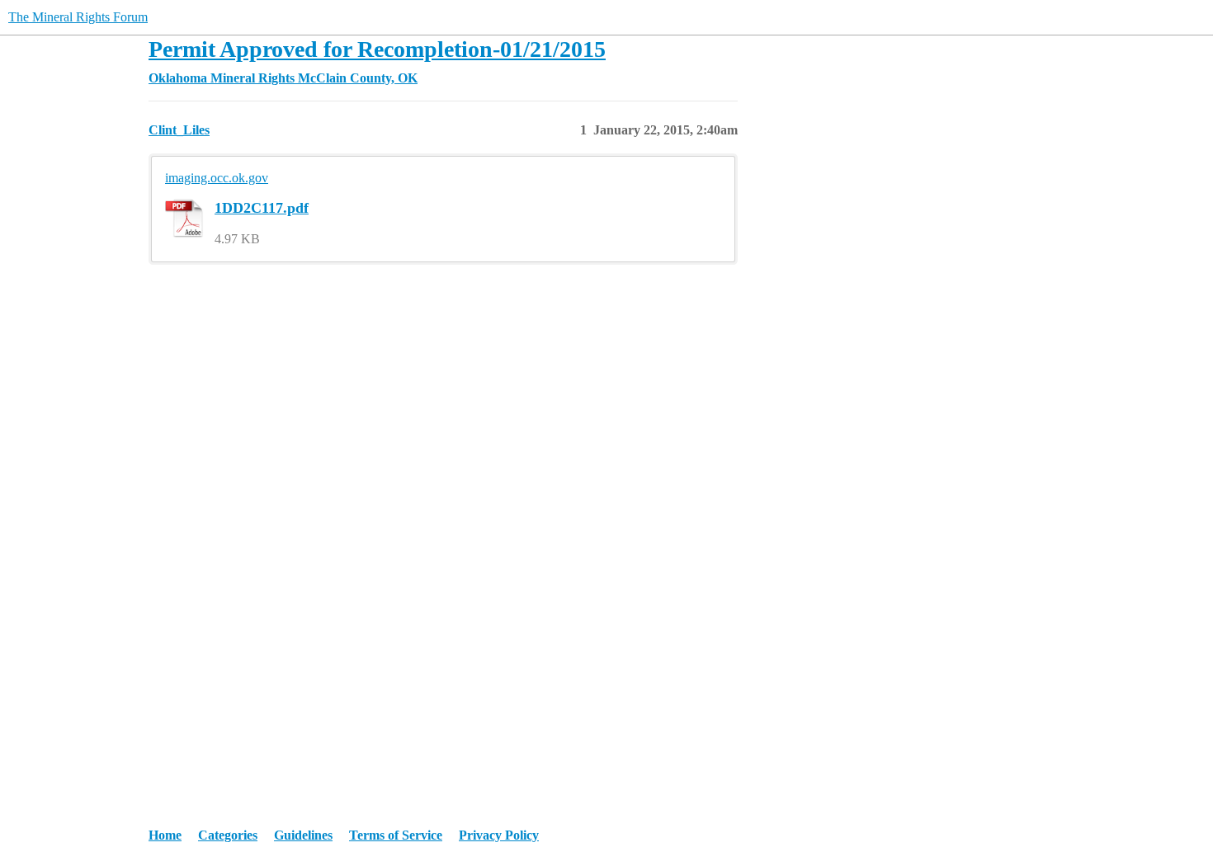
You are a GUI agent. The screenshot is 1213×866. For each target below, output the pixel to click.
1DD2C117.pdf (262, 208)
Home (165, 835)
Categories (227, 835)
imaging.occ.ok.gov (216, 178)
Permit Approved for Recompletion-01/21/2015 (377, 49)
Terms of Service (395, 835)
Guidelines (303, 835)
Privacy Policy (499, 835)
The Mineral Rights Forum (78, 17)
